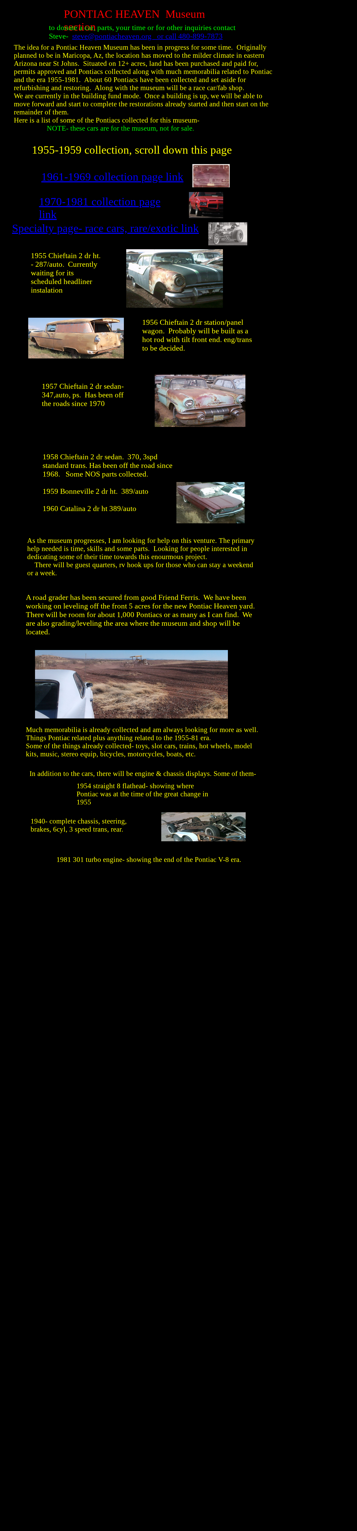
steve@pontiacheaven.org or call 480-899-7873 (147, 36)
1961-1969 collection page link (112, 177)
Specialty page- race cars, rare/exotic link (105, 228)
